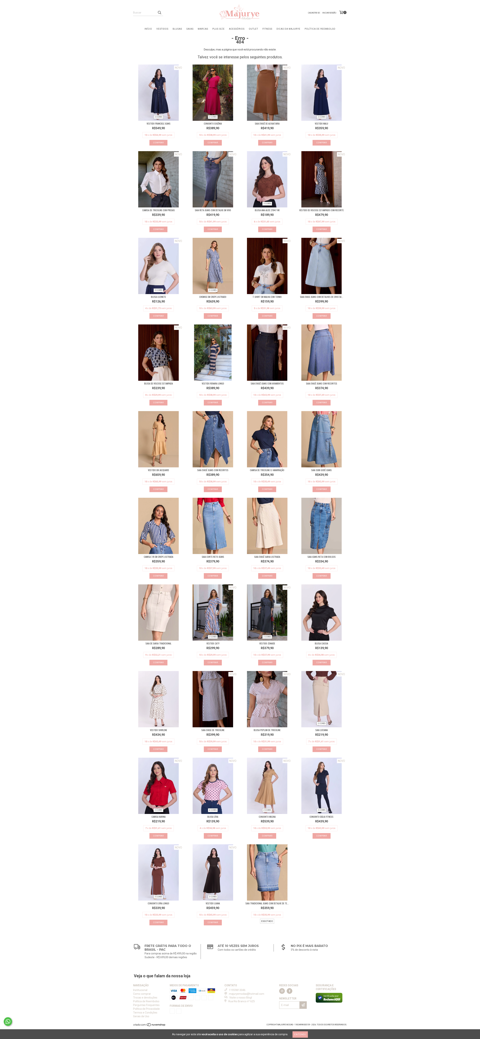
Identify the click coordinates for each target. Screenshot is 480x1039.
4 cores (213, 810)
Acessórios (236, 29)
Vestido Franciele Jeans (158, 123)
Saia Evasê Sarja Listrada (267, 556)
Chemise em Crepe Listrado (212, 296)
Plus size (218, 29)
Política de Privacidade (146, 1008)
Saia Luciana (321, 730)
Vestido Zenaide (267, 643)
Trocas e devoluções (145, 997)
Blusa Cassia (321, 643)
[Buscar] (159, 12)
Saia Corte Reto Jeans (213, 556)
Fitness (267, 29)
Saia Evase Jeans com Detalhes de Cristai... (321, 296)
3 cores (267, 204)
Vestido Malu (321, 123)
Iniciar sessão (329, 13)
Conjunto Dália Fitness (321, 816)
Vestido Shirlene (158, 730)
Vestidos (162, 29)
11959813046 (237, 990)
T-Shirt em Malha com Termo (267, 296)
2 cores (158, 117)
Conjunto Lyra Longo (158, 903)
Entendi (300, 1034)
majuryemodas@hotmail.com (246, 993)
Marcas (203, 29)
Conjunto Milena (267, 816)
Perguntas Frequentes (146, 1005)
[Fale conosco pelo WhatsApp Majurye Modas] (8, 1021)
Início (148, 29)
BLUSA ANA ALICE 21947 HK (267, 210)
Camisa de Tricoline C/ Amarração (267, 470)
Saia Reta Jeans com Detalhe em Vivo (213, 210)
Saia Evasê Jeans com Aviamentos (267, 383)
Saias (190, 29)
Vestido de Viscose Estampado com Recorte (321, 210)
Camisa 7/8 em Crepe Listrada (158, 556)
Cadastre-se (314, 13)
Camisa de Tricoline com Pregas (158, 210)
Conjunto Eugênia (213, 123)
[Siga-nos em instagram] (282, 991)
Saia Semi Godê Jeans (321, 470)
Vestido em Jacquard (158, 470)
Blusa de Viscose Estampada (158, 383)
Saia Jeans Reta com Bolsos (322, 556)
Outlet (253, 29)
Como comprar (142, 993)
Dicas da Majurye (288, 29)
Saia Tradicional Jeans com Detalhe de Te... (267, 903)
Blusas (177, 29)
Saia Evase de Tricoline (212, 730)
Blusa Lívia (212, 816)
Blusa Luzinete (158, 296)
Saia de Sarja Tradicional (158, 643)
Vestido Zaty (212, 643)
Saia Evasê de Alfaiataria (267, 123)
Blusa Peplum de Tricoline (267, 730)
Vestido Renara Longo (213, 383)
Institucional (140, 990)
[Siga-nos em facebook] (289, 991)
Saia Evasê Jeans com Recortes (321, 383)
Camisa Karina (159, 816)
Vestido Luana (213, 903)
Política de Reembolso (320, 29)
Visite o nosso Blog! (240, 997)
